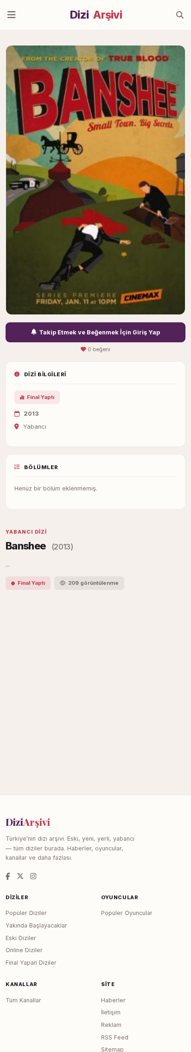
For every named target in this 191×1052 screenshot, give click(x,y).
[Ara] (179, 15)
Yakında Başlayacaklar (36, 925)
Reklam (111, 1024)
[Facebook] (8, 876)
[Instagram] (33, 876)
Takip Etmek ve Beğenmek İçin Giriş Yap (99, 332)
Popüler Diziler (26, 912)
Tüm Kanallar (23, 1000)
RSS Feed (114, 1037)
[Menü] (12, 15)
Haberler (113, 1000)
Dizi (96, 14)
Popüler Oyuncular (127, 912)
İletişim (111, 1012)
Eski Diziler (21, 937)
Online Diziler (24, 950)
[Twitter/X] (20, 876)
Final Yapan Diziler (31, 962)
